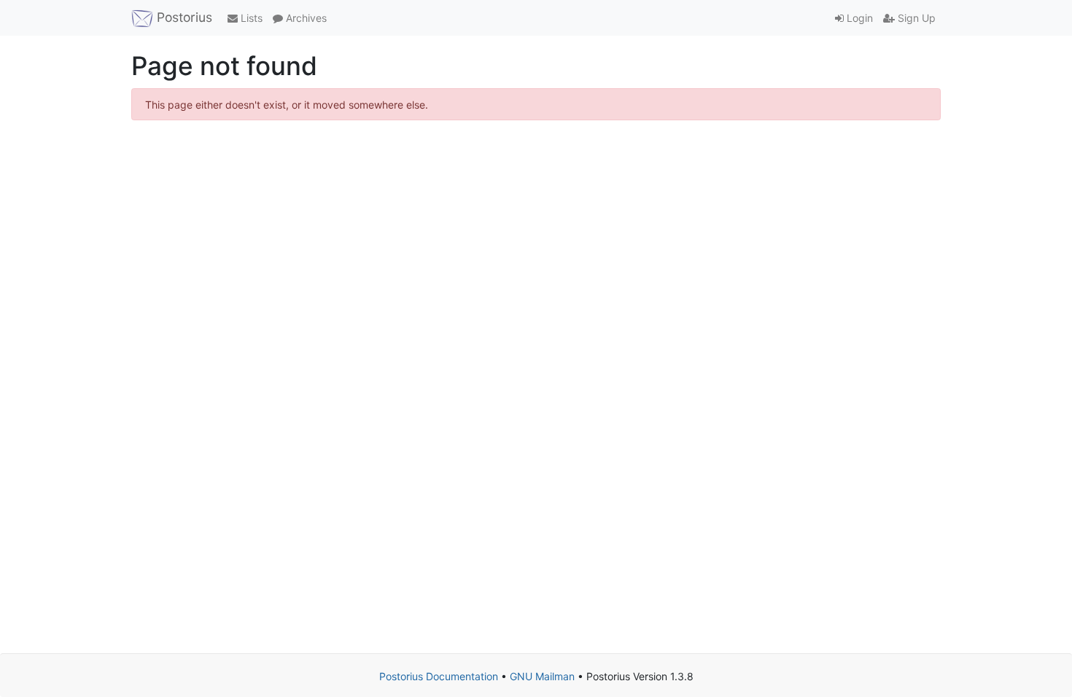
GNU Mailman (542, 676)
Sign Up (915, 18)
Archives (305, 18)
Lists (250, 18)
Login (858, 18)
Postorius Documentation (438, 676)
